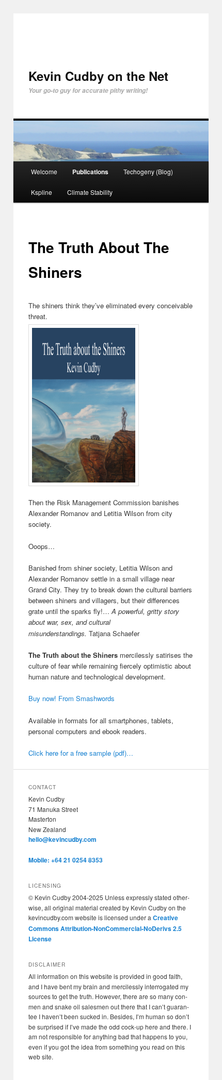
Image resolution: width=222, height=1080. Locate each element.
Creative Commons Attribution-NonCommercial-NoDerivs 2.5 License (105, 928)
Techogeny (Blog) (148, 171)
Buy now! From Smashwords (71, 698)
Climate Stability (90, 192)
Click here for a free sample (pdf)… (80, 753)
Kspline (41, 192)
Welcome (44, 171)
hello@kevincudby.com (62, 839)
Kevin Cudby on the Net (98, 76)
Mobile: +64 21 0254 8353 (65, 860)
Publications (90, 171)
